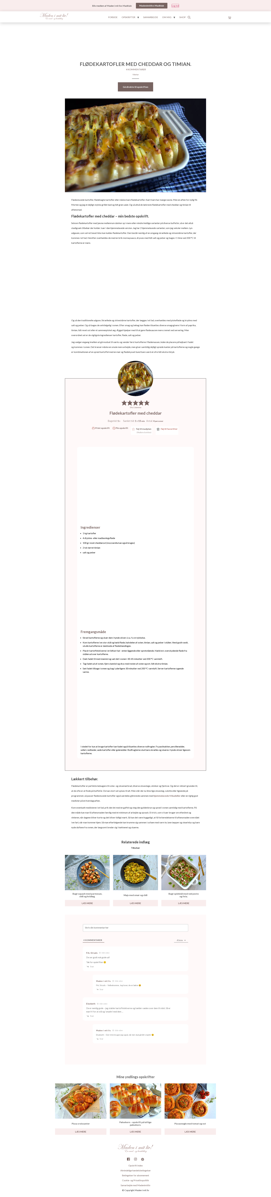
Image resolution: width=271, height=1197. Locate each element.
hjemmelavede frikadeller (167, 795)
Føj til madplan (143, 430)
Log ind (175, 5)
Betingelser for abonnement (135, 1175)
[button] (124, 402)
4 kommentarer (136, 69)
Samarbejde (150, 17)
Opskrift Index (135, 1165)
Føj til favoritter (169, 428)
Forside (112, 17)
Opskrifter (128, 17)
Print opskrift (102, 428)
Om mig (166, 17)
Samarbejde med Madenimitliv (135, 1185)
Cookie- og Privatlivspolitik (135, 1180)
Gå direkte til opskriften (135, 87)
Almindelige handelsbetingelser (135, 1170)
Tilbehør (135, 75)
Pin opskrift (121, 428)
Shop (182, 17)
